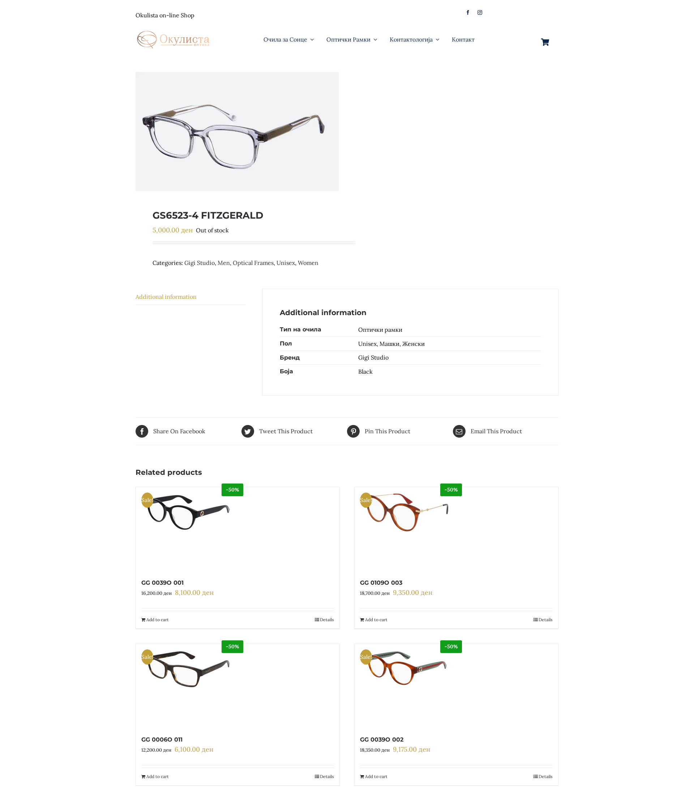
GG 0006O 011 (162, 739)
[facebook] (468, 12)
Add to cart (157, 619)
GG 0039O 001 (162, 582)
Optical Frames (253, 262)
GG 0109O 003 (381, 582)
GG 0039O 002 (381, 739)
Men (224, 262)
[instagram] (479, 12)
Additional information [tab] (166, 296)
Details (327, 619)
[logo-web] (174, 28)
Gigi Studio (199, 262)
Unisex (286, 262)
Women (308, 262)
